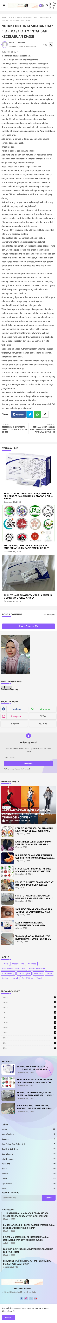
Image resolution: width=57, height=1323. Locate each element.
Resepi (49, 973)
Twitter (29, 414)
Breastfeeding (18, 963)
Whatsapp (37, 414)
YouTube (43, 723)
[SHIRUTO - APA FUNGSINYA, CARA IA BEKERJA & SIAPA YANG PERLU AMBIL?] (7, 899)
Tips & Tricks (27, 978)
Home (3, 17)
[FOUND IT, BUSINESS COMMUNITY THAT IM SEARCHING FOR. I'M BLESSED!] (7, 885)
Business (32, 963)
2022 (29, 1012)
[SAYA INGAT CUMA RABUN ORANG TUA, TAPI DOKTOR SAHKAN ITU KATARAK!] (7, 912)
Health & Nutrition (37, 968)
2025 (29, 997)
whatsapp (45, 709)
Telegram (14, 723)
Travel (39, 978)
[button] (41, 5)
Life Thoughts (24, 973)
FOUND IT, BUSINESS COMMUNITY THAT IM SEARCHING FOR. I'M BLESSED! (34, 883)
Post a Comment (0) (28, 626)
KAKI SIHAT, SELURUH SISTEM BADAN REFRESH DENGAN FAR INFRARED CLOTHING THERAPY (33, 843)
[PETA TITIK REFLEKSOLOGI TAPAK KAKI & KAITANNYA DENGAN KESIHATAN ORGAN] (7, 831)
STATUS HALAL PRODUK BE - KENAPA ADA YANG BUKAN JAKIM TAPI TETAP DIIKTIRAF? (26, 546)
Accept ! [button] (8, 1317)
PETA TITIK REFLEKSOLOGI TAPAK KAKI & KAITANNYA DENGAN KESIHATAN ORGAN (34, 829)
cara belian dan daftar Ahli (13, 968)
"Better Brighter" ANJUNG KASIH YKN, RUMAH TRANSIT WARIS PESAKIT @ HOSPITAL (33, 937)
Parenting (38, 973)
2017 (29, 1038)
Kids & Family (8, 973)
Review (5, 978)
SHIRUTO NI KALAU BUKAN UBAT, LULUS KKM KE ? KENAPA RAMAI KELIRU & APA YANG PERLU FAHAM (28, 496)
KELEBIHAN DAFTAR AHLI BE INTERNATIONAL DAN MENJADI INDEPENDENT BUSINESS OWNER (31, 924)
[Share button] (45, 414)
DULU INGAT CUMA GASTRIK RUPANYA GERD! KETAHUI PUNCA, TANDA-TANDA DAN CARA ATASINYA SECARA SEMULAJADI (34, 856)
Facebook (20, 415)
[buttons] (21, 1298)
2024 (29, 1002)
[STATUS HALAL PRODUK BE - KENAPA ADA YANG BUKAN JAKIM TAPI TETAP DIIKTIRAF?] (7, 872)
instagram (16, 716)
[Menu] (4, 6)
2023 (29, 1007)
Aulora (5, 963)
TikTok (43, 716)
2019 (29, 1028)
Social (15, 978)
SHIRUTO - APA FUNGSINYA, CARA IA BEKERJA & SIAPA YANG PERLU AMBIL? (28, 596)
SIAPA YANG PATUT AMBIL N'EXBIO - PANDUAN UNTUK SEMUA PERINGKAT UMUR (34, 1107)
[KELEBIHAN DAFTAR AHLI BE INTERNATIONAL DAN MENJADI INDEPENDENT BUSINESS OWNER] (7, 926)
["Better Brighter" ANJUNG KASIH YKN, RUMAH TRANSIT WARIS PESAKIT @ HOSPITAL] (7, 939)
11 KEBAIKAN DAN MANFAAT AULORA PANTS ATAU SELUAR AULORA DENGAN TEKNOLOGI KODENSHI (26, 1214)
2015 (29, 1048)
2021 (29, 1017)
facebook (16, 709)
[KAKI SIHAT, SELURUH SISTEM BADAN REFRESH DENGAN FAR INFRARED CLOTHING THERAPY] (7, 845)
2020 (29, 1022)
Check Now (7, 1311)
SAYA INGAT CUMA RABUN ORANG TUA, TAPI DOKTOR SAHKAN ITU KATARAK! (34, 910)
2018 (29, 1033)
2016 (29, 1043)
